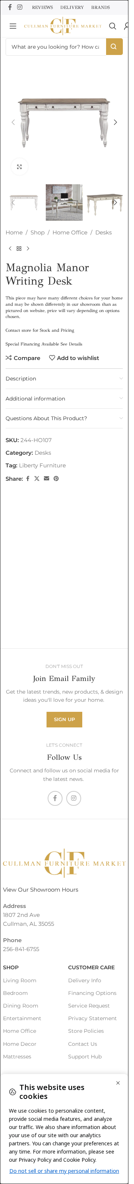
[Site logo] (63, 25)
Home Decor (19, 1043)
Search (114, 46)
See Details (71, 344)
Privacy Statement (92, 1018)
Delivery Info (84, 980)
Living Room (19, 980)
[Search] (112, 26)
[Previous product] (10, 248)
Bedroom (15, 993)
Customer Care (91, 967)
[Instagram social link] (20, 7)
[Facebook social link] (10, 7)
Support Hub (85, 1056)
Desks (103, 232)
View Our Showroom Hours (40, 889)
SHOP (11, 967)
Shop (38, 232)
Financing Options (92, 993)
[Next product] (27, 248)
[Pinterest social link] (56, 479)
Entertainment (22, 1018)
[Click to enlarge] (19, 166)
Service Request (89, 1005)
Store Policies (86, 1031)
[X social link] (37, 479)
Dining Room (20, 1005)
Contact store (18, 330)
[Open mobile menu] (13, 26)
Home (14, 232)
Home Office (69, 232)
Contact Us (82, 1043)
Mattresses (17, 1056)
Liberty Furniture (42, 465)
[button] (13, 122)
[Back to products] (19, 248)
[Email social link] (46, 479)
